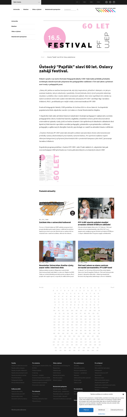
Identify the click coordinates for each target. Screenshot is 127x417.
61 (90, 299)
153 (94, 322)
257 (79, 350)
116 (76, 313)
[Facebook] (106, 2)
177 (55, 330)
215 (81, 339)
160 (77, 325)
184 (85, 330)
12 (91, 288)
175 (94, 328)
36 (86, 293)
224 (72, 342)
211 (63, 339)
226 (81, 342)
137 (72, 319)
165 (99, 325)
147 (68, 322)
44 (70, 296)
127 (77, 316)
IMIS (91, 2)
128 (81, 316)
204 (79, 336)
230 (99, 342)
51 (98, 296)
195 (85, 333)
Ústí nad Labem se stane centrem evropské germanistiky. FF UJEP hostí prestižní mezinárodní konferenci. (95, 267)
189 (59, 333)
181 (72, 330)
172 (81, 328)
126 (72, 316)
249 (88, 348)
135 (63, 319)
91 (66, 308)
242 (56, 348)
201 (65, 336)
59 (82, 299)
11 (87, 288)
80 (71, 305)
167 (59, 328)
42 (62, 296)
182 (76, 330)
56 (70, 299)
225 (76, 342)
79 (67, 305)
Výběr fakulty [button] (17, 2)
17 (61, 290)
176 (99, 328)
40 (55, 296)
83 (82, 305)
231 (54, 345)
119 (89, 313)
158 (68, 325)
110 (99, 310)
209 (55, 339)
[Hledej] (77, 9)
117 (80, 313)
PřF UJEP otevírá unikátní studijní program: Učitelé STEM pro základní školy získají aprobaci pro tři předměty (95, 224)
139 (81, 319)
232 (58, 345)
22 (80, 290)
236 (76, 345)
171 (77, 328)
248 (84, 348)
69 (75, 302)
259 (88, 350)
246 (74, 348)
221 (58, 342)
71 (82, 302)
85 (90, 305)
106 (81, 310)
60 (86, 299)
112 (59, 313)
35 (82, 293)
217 (90, 339)
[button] (123, 394)
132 (98, 316)
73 (90, 302)
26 (96, 290)
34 (78, 293)
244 (65, 348)
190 (63, 333)
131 (94, 316)
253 (60, 350)
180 (68, 330)
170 (72, 328)
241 (100, 345)
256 (74, 350)
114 (68, 313)
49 (91, 296)
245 (70, 348)
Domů (42, 57)
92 (70, 308)
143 (99, 319)
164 (94, 325)
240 (95, 345)
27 (99, 290)
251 (98, 348)
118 (85, 313)
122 (55, 316)
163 (90, 325)
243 (60, 348)
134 (59, 319)
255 (70, 350)
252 (56, 350)
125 (68, 316)
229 (95, 342)
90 (62, 308)
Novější (41, 287)
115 (72, 313)
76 (55, 305)
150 (81, 322)
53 (58, 299)
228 (90, 342)
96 (86, 308)
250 (93, 348)
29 (59, 293)
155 (54, 325)
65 (59, 302)
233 (63, 345)
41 (58, 296)
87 (98, 305)
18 (64, 290)
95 (82, 308)
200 (60, 336)
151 (86, 322)
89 (58, 308)
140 (85, 319)
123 (59, 316)
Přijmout (86, 410)
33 (74, 293)
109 (95, 310)
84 (86, 305)
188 (54, 333)
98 (94, 308)
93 (74, 308)
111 (55, 313)
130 (90, 316)
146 (63, 322)
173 (85, 328)
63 (98, 299)
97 (90, 308)
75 (98, 302)
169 (68, 328)
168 (63, 328)
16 (57, 290)
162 (85, 325)
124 (63, 316)
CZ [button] (77, 2)
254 (65, 350)
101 (59, 310)
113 (64, 313)
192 (72, 333)
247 (79, 348)
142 (94, 319)
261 (97, 350)
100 (54, 310)
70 (79, 302)
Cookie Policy (101, 414)
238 (86, 345)
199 (56, 336)
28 (55, 293)
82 (78, 305)
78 (63, 305)
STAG (98, 2)
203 (74, 336)
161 (81, 325)
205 (83, 336)
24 (88, 290)
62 (94, 299)
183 (81, 330)
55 (66, 299)
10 (84, 288)
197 (94, 333)
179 (63, 330)
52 (55, 299)
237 (81, 345)
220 (54, 342)
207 (93, 336)
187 (98, 330)
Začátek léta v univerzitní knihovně (55, 222)
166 (55, 328)
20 (72, 290)
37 (90, 293)
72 (86, 302)
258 (83, 350)
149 (77, 322)
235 (72, 345)
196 (90, 333)
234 (67, 345)
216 (85, 339)
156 (59, 325)
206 (88, 336)
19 (68, 290)
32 (70, 293)
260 (93, 350)
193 (76, 333)
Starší (112, 287)
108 (90, 310)
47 (82, 296)
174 (90, 328)
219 (99, 339)
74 (94, 302)
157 (63, 325)
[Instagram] (110, 2)
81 (74, 305)
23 (84, 290)
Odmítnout (101, 410)
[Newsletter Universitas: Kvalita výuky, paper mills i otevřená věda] (57, 251)
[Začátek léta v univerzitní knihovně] (57, 208)
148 (72, 322)
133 (54, 319)
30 (63, 293)
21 (76, 290)
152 (90, 322)
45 (74, 296)
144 (54, 322)
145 (59, 322)
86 (94, 305)
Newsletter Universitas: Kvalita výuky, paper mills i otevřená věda (56, 266)
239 (90, 345)
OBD (84, 2)
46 (78, 296)
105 (77, 310)
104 (72, 310)
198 (99, 333)
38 (94, 293)
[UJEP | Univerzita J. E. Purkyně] (105, 11)
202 (69, 336)
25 (92, 290)
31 (66, 293)
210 (59, 339)
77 (59, 305)
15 (53, 290)
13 (94, 288)
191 (67, 333)
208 (98, 336)
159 (72, 325)
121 (98, 313)
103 (68, 310)
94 (78, 308)
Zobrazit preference (117, 410)
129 (85, 316)
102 (63, 310)
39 (98, 293)
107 (86, 310)
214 (77, 339)
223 (67, 342)
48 (86, 296)
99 (98, 308)
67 (67, 302)
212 (68, 339)
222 (63, 342)
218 (94, 339)
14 (98, 288)
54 (62, 299)
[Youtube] (114, 2)
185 (90, 330)
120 (93, 313)
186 (94, 330)
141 (90, 319)
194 (81, 333)
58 (78, 299)
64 (55, 302)
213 (72, 339)
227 (86, 342)
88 (54, 308)
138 (76, 319)
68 (71, 302)
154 (99, 322)
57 (74, 299)
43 (66, 296)
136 (68, 319)
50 (95, 296)
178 (59, 330)
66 (63, 302)
